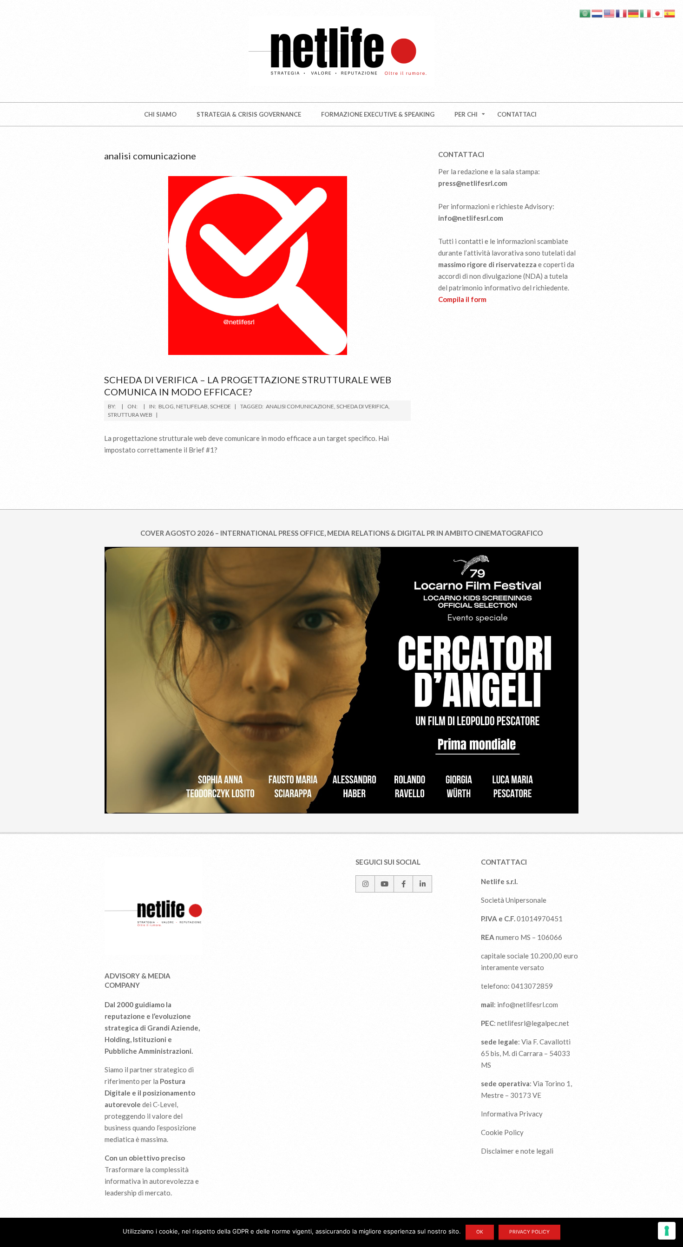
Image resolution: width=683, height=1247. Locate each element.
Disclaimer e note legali (517, 1151)
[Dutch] (597, 12)
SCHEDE (220, 406)
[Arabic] (585, 12)
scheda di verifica (362, 406)
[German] (634, 12)
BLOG (166, 406)
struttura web (130, 414)
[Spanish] (670, 12)
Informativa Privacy (512, 1113)
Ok (479, 1232)
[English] (610, 12)
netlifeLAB (192, 406)
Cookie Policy (502, 1132)
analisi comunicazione (300, 406)
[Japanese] (658, 12)
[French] (622, 12)
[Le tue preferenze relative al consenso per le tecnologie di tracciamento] (667, 1231)
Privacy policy (529, 1232)
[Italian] (646, 12)
